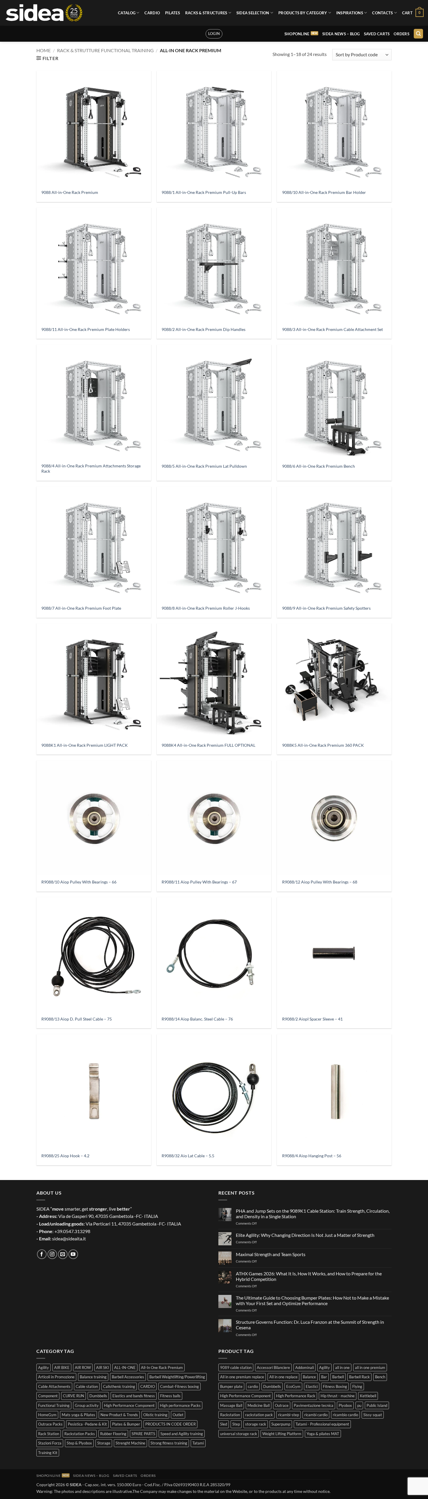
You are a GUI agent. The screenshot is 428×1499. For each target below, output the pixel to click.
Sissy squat (372, 1414)
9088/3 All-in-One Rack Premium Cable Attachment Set (332, 329)
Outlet (178, 1414)
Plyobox (345, 1405)
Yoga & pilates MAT (323, 1433)
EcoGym (293, 1386)
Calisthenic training (119, 1386)
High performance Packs (180, 1405)
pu (359, 1405)
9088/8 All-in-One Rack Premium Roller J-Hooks (206, 608)
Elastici (312, 1386)
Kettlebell (368, 1395)
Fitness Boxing (335, 1386)
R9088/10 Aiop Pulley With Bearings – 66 (78, 881)
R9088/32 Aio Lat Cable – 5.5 (188, 1155)
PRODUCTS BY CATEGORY (302, 12)
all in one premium (370, 1367)
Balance (309, 1376)
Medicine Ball (258, 1405)
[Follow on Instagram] (52, 1254)
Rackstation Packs (79, 1433)
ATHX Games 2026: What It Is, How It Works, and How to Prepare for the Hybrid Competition (309, 1276)
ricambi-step (288, 1414)
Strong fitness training (169, 1443)
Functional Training (54, 1405)
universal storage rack (238, 1433)
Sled (223, 1424)
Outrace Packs (50, 1424)
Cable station (87, 1386)
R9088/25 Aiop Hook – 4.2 (65, 1155)
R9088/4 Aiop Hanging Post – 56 (311, 1155)
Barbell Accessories (128, 1376)
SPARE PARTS (143, 1433)
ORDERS (401, 33)
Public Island (377, 1405)
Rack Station (48, 1433)
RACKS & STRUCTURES (206, 12)
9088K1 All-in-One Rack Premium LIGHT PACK (84, 745)
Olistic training (155, 1414)
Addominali (304, 1367)
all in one (342, 1367)
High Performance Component (129, 1405)
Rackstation (230, 1414)
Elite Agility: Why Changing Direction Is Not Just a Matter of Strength (305, 1235)
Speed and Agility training (181, 1433)
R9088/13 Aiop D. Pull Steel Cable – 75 (76, 1018)
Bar (324, 1376)
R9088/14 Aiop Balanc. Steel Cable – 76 (197, 1018)
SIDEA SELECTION (252, 12)
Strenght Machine (130, 1443)
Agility (43, 1367)
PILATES (172, 12)
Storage (103, 1443)
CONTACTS (382, 12)
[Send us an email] (63, 1254)
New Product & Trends (119, 1414)
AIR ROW (83, 1367)
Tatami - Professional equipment (322, 1424)
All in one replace (283, 1376)
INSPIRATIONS (349, 12)
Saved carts (377, 33)
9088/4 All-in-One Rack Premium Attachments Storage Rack (91, 468)
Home (43, 50)
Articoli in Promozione (56, 1376)
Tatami (198, 1443)
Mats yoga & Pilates (78, 1414)
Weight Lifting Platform (281, 1433)
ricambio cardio (345, 1414)
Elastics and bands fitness (133, 1395)
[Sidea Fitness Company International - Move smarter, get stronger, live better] (43, 13)
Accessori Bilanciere (273, 1367)
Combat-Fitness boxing (179, 1386)
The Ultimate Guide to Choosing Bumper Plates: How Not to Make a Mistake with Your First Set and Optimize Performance (312, 1300)
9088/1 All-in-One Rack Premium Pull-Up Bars (204, 192)
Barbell (338, 1376)
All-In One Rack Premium (162, 1367)
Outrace (282, 1405)
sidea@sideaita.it (69, 1238)
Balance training (93, 1376)
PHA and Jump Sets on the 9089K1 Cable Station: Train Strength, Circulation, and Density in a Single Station (313, 1213)
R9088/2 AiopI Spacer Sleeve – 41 (312, 1018)
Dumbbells (98, 1395)
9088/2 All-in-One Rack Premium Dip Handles (203, 329)
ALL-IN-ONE (125, 1367)
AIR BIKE (62, 1367)
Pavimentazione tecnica (313, 1405)
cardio (253, 1386)
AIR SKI (102, 1367)
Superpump (280, 1424)
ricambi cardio (316, 1414)
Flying (357, 1386)
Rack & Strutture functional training (105, 50)
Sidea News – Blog (341, 33)
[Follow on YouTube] (73, 1254)
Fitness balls (170, 1395)
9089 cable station (236, 1367)
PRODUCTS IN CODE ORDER (170, 1424)
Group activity (87, 1405)
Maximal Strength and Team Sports (270, 1254)
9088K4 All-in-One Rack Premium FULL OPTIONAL (208, 745)
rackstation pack (259, 1414)
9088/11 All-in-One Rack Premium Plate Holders (85, 329)
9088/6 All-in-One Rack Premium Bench (318, 466)
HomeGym (47, 1414)
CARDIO (152, 12)
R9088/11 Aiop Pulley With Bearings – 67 (199, 881)
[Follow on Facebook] (42, 1254)
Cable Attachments (54, 1386)
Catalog (126, 12)
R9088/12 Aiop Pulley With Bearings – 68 (319, 881)
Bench (380, 1376)
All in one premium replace (242, 1376)
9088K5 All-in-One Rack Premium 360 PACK (323, 745)
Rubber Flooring (113, 1433)
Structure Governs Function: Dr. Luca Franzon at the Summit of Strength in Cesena (310, 1324)
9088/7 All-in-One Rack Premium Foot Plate (81, 608)
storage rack (255, 1424)
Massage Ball (231, 1405)
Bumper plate (231, 1386)
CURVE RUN (73, 1395)
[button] (413, 13)
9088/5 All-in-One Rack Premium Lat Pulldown (204, 466)
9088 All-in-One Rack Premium (69, 192)
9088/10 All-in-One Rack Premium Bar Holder (324, 192)
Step (236, 1424)
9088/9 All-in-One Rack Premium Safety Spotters (326, 608)
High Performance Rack (295, 1395)
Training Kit (47, 1452)
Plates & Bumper (126, 1424)
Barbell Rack (359, 1376)
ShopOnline (296, 33)
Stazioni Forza (49, 1443)
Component (48, 1395)
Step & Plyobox (79, 1443)
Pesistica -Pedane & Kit (87, 1424)
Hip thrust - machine (338, 1395)
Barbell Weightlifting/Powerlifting (177, 1376)
